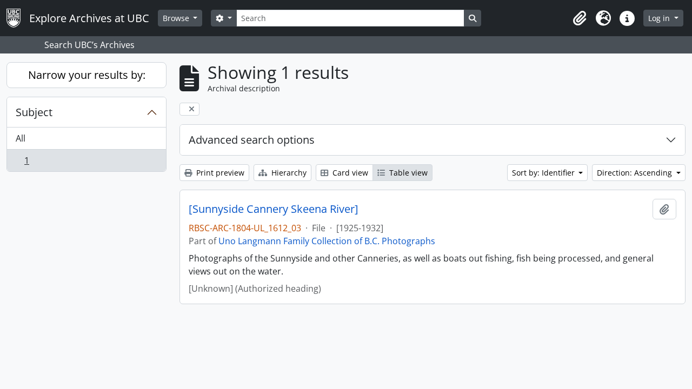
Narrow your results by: (86, 75)
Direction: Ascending (635, 172)
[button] (579, 18)
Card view (349, 172)
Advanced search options (252, 139)
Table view (407, 172)
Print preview (219, 172)
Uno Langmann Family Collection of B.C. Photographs (326, 241)
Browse (177, 18)
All (20, 138)
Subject (34, 112)
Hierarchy (288, 172)
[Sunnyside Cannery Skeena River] (273, 209)
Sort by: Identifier (544, 172)
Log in (660, 18)
